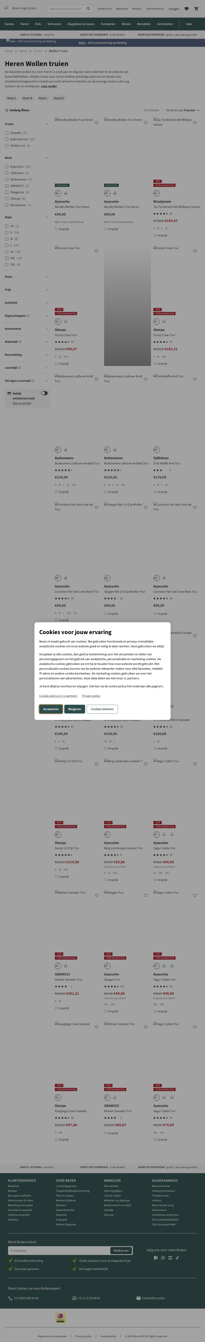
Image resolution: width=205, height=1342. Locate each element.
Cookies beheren (102, 709)
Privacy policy (91, 696)
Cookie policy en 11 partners (58, 696)
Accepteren (51, 709)
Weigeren (74, 709)
